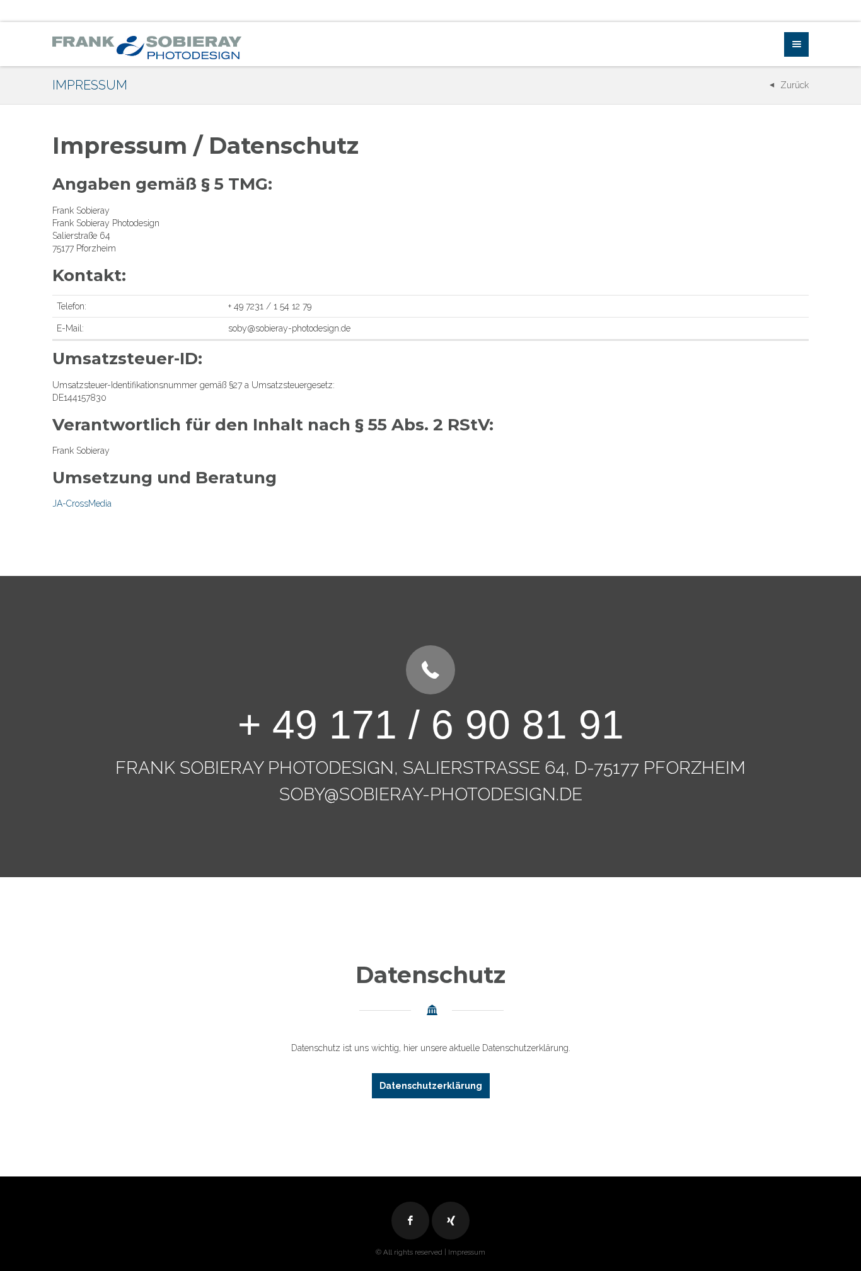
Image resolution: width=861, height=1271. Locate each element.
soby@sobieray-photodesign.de (430, 794)
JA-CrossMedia (82, 503)
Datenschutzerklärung (430, 1086)
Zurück (794, 85)
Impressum (466, 1252)
